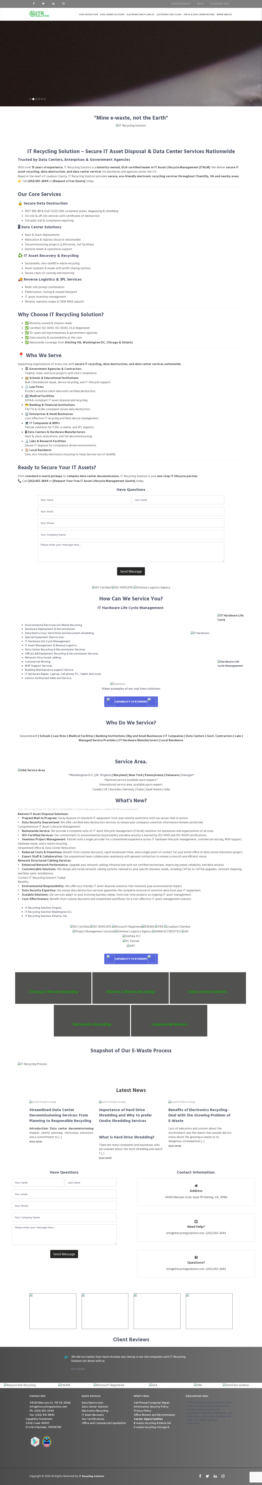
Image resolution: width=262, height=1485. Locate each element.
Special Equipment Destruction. (44, 637)
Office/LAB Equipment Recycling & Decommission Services (61, 653)
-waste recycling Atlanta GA (152, 1423)
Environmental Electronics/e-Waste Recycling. (54, 625)
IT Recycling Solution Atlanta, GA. (46, 916)
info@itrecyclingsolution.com (48, 1407)
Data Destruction (88, 14)
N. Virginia (103, 775)
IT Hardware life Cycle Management (47, 641)
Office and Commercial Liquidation (104, 1423)
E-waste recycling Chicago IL (152, 1427)
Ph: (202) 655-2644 (42, 1411)
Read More (35, 1142)
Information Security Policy (151, 1407)
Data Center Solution (95, 1407)
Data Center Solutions (112, 14)
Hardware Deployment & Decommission (50, 629)
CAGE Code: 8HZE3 (37, 1423)
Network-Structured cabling (43, 657)
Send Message (131, 571)
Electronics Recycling (169, 14)
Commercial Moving (37, 662)
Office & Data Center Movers (199, 14)
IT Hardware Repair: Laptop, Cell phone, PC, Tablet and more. (63, 674)
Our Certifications (93, 1419)
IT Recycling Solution (91, 1476)
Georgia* (187, 775)
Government (28, 736)
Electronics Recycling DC (141, 14)
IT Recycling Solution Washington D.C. (48, 912)
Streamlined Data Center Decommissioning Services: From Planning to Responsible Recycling (60, 1115)
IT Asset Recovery (93, 1415)
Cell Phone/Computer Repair (152, 1403)
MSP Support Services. (39, 666)
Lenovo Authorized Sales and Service (48, 678)
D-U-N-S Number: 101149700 (43, 1427)
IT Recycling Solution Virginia (43, 908)
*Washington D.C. (81, 775)
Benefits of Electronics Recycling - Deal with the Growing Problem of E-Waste (199, 1115)
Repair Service (224, 14)
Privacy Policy (142, 1411)
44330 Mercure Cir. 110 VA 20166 (50, 1403)
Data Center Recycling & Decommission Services (55, 649)
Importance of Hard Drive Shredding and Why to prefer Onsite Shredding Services (125, 1115)
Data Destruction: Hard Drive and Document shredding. (59, 633)
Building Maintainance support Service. (49, 670)
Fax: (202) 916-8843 (42, 1415)
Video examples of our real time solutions (131, 688)
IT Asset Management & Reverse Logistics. (51, 645)
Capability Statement (39, 1419)
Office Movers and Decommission (154, 1415)
